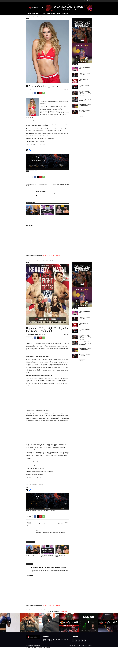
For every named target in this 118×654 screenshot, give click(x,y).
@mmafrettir (66, 611)
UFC (35, 171)
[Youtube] (91, 1)
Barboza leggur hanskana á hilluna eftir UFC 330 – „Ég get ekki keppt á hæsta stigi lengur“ (85, 92)
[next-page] (29, 220)
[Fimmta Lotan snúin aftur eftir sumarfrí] (75, 81)
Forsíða (30, 16)
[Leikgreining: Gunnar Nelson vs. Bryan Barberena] (62, 210)
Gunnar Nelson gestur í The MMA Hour (61, 184)
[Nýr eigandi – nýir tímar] (33, 210)
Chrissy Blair (32, 171)
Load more (81, 116)
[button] (90, 13)
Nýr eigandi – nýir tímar (30, 215)
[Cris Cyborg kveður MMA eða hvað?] (75, 69)
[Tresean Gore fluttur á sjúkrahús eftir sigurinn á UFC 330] (75, 106)
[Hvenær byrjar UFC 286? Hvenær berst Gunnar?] (47, 210)
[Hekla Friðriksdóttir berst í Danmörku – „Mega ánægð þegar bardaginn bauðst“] (75, 99)
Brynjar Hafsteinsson (32, 89)
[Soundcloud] (79, 640)
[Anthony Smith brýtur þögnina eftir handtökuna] (75, 75)
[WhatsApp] (43, 93)
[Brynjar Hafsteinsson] (27, 89)
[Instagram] (86, 1)
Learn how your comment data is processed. (51, 255)
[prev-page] (27, 220)
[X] (87, 1)
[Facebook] (84, 1)
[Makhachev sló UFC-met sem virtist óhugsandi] (75, 112)
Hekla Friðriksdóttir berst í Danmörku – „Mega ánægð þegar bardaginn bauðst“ (85, 99)
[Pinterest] (40, 93)
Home (27, 16)
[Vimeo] (89, 1)
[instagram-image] (10, 622)
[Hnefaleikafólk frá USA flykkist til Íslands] (75, 87)
